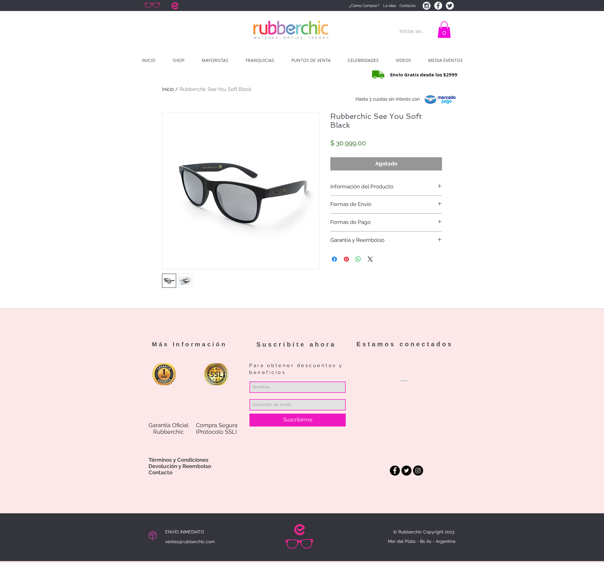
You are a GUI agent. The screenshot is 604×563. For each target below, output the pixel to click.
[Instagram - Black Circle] (418, 470)
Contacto (160, 472)
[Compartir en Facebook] (334, 259)
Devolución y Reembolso (179, 466)
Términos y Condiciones (178, 460)
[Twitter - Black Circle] (406, 470)
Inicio (168, 89)
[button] (444, 29)
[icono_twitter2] (450, 6)
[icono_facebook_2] (438, 6)
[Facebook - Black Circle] (395, 470)
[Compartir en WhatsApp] (358, 259)
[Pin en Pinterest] (346, 259)
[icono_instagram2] (427, 6)
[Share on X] (370, 259)
